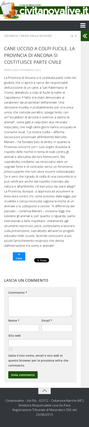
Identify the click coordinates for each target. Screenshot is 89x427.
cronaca (11, 36)
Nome (13, 320)
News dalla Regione (36, 36)
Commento (17, 292)
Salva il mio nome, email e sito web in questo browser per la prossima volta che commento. (38, 360)
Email (47, 320)
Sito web (14, 335)
